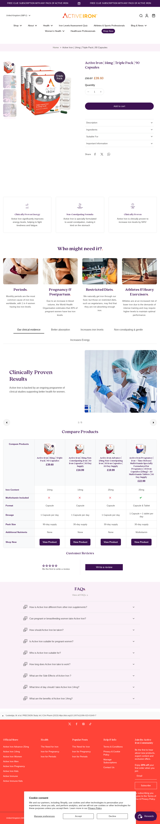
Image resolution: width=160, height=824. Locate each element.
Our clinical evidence (28, 329)
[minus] (88, 91)
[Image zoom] (46, 89)
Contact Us (108, 767)
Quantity (90, 85)
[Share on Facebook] (95, 154)
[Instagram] (83, 724)
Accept (78, 816)
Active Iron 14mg (11, 751)
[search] (141, 15)
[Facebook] (76, 724)
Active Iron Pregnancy (14, 766)
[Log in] (146, 15)
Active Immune (10, 776)
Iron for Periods (48, 756)
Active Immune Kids (13, 781)
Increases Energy (80, 340)
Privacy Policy (95, 808)
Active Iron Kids (10, 771)
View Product (50, 542)
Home (56, 47)
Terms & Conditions (113, 746)
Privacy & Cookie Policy (111, 753)
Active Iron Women (12, 756)
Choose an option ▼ (10, 39)
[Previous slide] (6, 422)
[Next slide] (153, 422)
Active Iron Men (11, 761)
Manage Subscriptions (110, 761)
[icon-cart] (153, 15)
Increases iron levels (92, 329)
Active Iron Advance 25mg (16, 746)
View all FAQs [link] (79, 595)
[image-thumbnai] (9, 67)
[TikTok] (90, 724)
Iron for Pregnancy (50, 751)
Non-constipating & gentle (128, 329)
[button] (119, 106)
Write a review (104, 567)
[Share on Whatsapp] (108, 154)
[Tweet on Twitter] (101, 154)
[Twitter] (69, 724)
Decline (112, 816)
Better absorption (60, 329)
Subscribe (146, 785)
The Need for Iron (49, 746)
